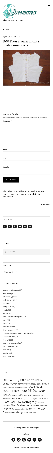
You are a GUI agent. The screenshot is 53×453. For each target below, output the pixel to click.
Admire (5, 303)
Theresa (7, 412)
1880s (7, 391)
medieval (40, 402)
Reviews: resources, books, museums (17, 333)
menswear (6, 405)
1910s (32, 390)
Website (6, 167)
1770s (39, 384)
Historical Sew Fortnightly (12, 317)
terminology (37, 408)
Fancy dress (25, 399)
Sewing (5, 340)
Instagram (19, 441)
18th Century (7, 293)
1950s (20, 395)
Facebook (13, 441)
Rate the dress (8, 330)
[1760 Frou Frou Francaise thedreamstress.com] (26, 84)
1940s (14, 395)
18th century (29, 380)
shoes (15, 409)
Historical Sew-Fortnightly (20, 402)
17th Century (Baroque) (11, 290)
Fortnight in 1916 (35, 399)
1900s (24, 391)
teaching (25, 409)
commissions (35, 395)
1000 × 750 (16, 37)
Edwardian (15, 398)
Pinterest (24, 441)
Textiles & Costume (10, 343)
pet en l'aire (43, 405)
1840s (19, 387)
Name (5, 149)
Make (5, 323)
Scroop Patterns (9, 337)
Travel (5, 350)
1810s (9, 387)
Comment (7, 121)
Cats (25, 395)
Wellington (28, 412)
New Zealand (18, 405)
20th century (19, 383)
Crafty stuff (7, 307)
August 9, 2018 (7, 37)
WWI (34, 412)
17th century (11, 380)
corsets (6, 398)
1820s (14, 387)
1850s (24, 387)
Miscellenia (7, 327)
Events (5, 310)
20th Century (7, 300)
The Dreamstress (13, 20)
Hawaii (46, 398)
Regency (8, 408)
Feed (34, 441)
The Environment (9, 346)
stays (20, 409)
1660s (33, 384)
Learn (5, 320)
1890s (15, 390)
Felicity (5, 313)
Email (5, 158)
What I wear (7, 356)
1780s (45, 383)
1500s (28, 384)
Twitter (29, 441)
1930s (7, 395)
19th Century (7, 297)
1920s (41, 391)
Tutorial (5, 353)
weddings (17, 412)
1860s (31, 386)
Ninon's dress (33, 405)
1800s (5, 387)
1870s (39, 386)
